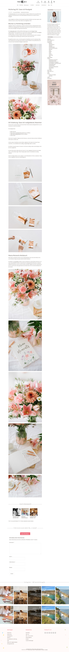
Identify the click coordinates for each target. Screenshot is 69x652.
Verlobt (50, 68)
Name (10, 556)
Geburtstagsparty (51, 44)
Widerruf (8, 637)
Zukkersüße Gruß (13, 31)
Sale (51, 5)
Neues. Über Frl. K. (50, 71)
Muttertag (18, 12)
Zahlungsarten (9, 635)
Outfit (48, 72)
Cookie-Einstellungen (29, 640)
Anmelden (46, 649)
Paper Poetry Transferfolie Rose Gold (17, 132)
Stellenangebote (29, 637)
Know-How (50, 75)
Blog (49, 5)
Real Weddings (51, 67)
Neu (17, 5)
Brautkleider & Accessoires (53, 59)
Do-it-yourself (15, 12)
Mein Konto (51, 2)
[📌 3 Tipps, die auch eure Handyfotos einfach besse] (34, 595)
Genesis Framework (38, 649)
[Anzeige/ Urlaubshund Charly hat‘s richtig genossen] (20, 595)
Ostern (50, 50)
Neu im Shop (49, 70)
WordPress (42, 649)
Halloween (50, 45)
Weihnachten (49, 78)
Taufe (50, 56)
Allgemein (49, 38)
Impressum (9, 632)
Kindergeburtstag (51, 46)
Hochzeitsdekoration (52, 64)
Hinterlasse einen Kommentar (25, 12)
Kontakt (49, 2)
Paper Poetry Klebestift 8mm (15, 134)
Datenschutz (9, 634)
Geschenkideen (49, 57)
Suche (42, 2)
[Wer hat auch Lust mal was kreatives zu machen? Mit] (6, 595)
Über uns (27, 634)
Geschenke (37, 5)
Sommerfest (51, 55)
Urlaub (48, 77)
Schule (50, 52)
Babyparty (50, 43)
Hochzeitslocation (52, 65)
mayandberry (16, 261)
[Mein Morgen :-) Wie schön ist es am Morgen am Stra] (62, 595)
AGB (8, 640)
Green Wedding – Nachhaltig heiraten (55, 63)
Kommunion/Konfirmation (53, 48)
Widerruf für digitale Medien (12, 642)
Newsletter (45, 2)
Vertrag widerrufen (10, 643)
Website (10, 567)
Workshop (21, 5)
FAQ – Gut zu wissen (29, 635)
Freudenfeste (49, 42)
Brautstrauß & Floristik (52, 60)
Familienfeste (43, 5)
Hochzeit (48, 58)
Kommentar (11, 542)
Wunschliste (38, 2)
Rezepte (50, 51)
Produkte (32, 5)
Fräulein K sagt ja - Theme (31, 649)
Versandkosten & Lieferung (12, 639)
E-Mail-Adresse (12, 562)
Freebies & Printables (52, 74)
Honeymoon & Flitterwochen (53, 66)
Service (48, 73)
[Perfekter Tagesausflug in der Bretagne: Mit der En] (48, 595)
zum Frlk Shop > (25, 533)
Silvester (50, 53)
